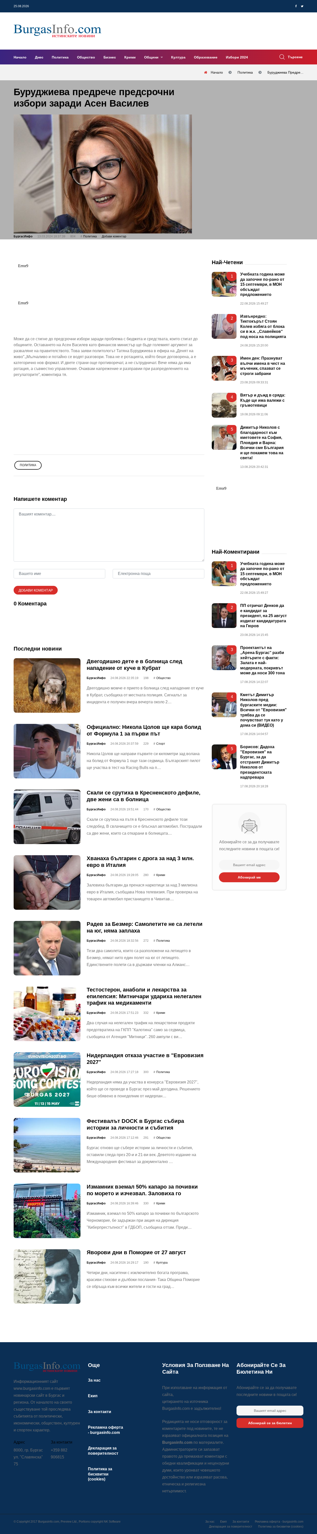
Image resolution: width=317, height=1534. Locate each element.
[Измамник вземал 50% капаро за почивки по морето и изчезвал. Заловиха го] (47, 1211)
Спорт (160, 743)
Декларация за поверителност (230, 1526)
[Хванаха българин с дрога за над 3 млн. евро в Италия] (47, 882)
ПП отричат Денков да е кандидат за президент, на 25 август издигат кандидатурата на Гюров (263, 616)
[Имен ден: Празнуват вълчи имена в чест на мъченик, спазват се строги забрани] (224, 368)
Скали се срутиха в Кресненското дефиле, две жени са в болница (143, 796)
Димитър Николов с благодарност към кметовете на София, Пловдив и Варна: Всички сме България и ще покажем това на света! (262, 442)
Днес (39, 57)
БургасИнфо (23, 236)
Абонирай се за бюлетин (270, 1423)
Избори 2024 (237, 57)
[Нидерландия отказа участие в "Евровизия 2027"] (47, 1079)
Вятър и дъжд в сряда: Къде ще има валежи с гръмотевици (262, 400)
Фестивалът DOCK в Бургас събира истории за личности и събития (135, 1124)
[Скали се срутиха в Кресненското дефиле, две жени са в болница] (47, 817)
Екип (93, 1396)
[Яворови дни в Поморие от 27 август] (47, 1276)
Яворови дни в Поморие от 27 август (136, 1252)
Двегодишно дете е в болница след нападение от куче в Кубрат (134, 664)
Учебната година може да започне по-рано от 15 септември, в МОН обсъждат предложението (262, 284)
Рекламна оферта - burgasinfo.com (279, 1521)
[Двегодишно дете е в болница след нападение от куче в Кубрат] (47, 685)
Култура (178, 57)
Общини (151, 57)
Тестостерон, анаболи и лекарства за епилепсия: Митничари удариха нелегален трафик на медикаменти (144, 996)
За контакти (99, 1412)
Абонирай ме (249, 877)
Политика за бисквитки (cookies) (100, 1474)
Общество (86, 57)
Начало (20, 57)
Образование (205, 57)
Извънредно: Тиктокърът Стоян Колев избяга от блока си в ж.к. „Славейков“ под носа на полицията (263, 326)
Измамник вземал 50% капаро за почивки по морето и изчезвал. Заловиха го (142, 1190)
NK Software (112, 1521)
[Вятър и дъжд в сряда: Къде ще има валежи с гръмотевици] (224, 405)
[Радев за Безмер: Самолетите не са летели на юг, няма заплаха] (47, 948)
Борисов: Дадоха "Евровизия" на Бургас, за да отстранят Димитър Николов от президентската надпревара (259, 762)
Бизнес (110, 57)
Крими (130, 57)
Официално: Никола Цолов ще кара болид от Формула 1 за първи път (144, 730)
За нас (94, 1380)
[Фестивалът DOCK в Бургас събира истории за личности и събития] (47, 1145)
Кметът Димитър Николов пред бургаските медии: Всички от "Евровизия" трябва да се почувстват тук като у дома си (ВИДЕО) (263, 710)
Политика (60, 57)
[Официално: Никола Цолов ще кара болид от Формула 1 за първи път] (47, 751)
